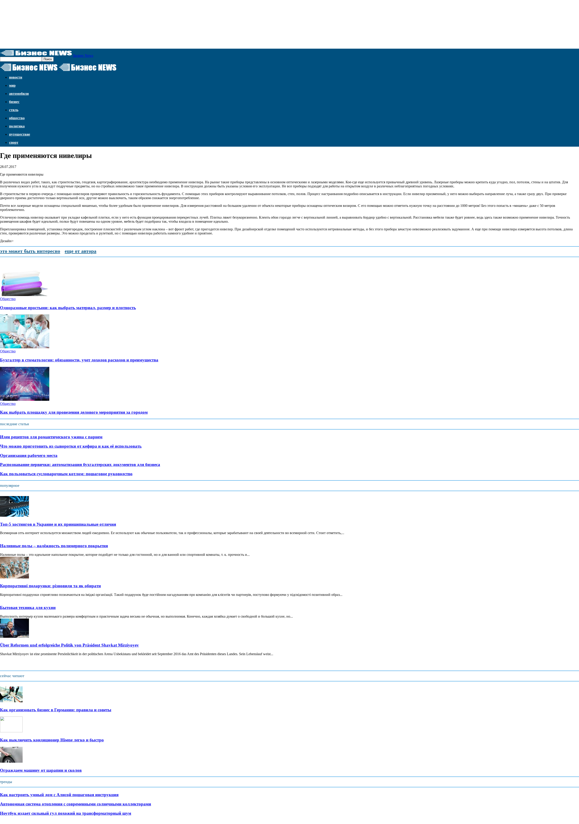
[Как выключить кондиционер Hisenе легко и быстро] (11, 731)
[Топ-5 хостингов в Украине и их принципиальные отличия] (14, 515)
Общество (17, 118)
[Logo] (29, 71)
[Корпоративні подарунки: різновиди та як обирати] (14, 577)
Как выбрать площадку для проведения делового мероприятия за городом (74, 412)
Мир (12, 85)
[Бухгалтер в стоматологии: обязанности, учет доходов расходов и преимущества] (24, 347)
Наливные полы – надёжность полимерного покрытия (54, 545)
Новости (15, 77)
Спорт (13, 142)
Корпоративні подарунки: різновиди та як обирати (50, 585)
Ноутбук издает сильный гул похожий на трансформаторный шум (65, 813)
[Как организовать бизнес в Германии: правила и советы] (11, 701)
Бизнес (14, 102)
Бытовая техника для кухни (28, 607)
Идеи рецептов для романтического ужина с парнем (51, 437)
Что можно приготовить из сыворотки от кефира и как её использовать (71, 446)
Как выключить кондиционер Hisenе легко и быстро (52, 740)
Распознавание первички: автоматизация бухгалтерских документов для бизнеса (80, 464)
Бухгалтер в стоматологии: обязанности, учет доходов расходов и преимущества (79, 360)
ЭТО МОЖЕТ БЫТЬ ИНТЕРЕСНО (30, 251)
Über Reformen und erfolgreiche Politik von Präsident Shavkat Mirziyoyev (69, 645)
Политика (17, 126)
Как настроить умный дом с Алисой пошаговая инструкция (59, 794)
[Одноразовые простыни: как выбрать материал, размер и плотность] (24, 295)
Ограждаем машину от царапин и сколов (41, 770)
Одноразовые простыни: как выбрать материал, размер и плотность (68, 307)
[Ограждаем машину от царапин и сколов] (11, 761)
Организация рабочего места (28, 455)
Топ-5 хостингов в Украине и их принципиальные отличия (58, 524)
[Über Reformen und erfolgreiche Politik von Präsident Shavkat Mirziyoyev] (14, 636)
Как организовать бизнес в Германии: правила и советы (55, 709)
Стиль (13, 110)
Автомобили (19, 94)
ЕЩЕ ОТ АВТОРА (80, 251)
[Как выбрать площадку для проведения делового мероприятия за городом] (24, 399)
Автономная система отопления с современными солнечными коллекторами (75, 804)
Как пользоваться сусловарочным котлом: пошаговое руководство (66, 473)
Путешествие (19, 134)
